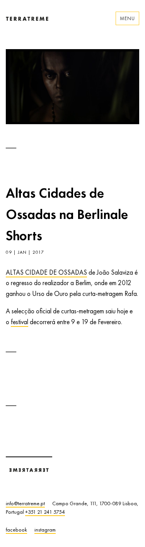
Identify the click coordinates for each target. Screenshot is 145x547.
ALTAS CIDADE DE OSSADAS (46, 272)
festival (19, 322)
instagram (45, 529)
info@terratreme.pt (25, 503)
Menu (127, 18)
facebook (16, 529)
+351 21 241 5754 (45, 511)
